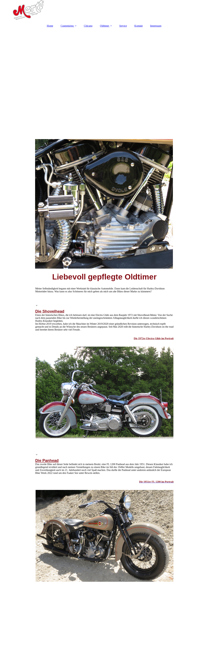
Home (50, 25)
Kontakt (138, 25)
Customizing (67, 25)
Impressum (155, 25)
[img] (104, 10)
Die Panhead (47, 460)
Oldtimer (104, 25)
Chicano (88, 25)
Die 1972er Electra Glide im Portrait (154, 338)
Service (123, 25)
